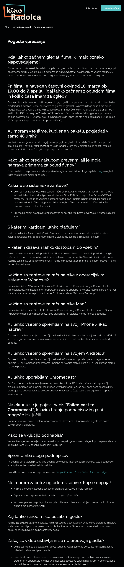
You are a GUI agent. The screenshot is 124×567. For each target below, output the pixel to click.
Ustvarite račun (111, 8)
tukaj (99, 171)
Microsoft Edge (98, 472)
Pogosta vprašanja (43, 27)
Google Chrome (64, 472)
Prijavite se (91, 8)
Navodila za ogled (22, 27)
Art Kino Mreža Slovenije (22, 12)
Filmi (7, 27)
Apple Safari (81, 472)
